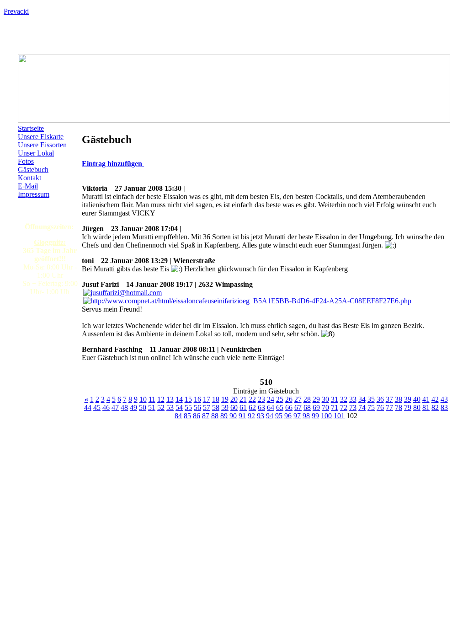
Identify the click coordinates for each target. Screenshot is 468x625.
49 (133, 407)
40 (416, 399)
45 (97, 407)
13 (170, 399)
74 (362, 407)
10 (143, 399)
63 (261, 407)
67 (298, 407)
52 (161, 407)
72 (343, 407)
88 (214, 416)
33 (352, 399)
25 (279, 399)
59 (225, 407)
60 (234, 407)
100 (326, 416)
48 (124, 407)
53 (170, 407)
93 (260, 416)
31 (334, 399)
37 (389, 399)
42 (435, 399)
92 (251, 416)
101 (339, 416)
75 (371, 407)
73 (352, 407)
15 (188, 399)
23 (261, 399)
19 (225, 399)
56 (197, 407)
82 (435, 407)
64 (270, 407)
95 (278, 416)
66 (288, 407)
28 (307, 399)
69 (316, 407)
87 (205, 416)
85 (187, 416)
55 (188, 407)
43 (444, 399)
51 (151, 407)
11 (152, 399)
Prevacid (16, 11)
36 (380, 399)
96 (288, 416)
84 (178, 416)
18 (215, 399)
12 (161, 399)
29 (316, 399)
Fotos (26, 161)
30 (325, 399)
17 (206, 399)
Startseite (31, 128)
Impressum (33, 194)
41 (426, 399)
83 (444, 407)
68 (307, 407)
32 (343, 399)
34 (362, 399)
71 (334, 407)
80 (416, 407)
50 (142, 407)
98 (306, 416)
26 (288, 399)
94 (269, 416)
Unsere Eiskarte (41, 136)
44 (87, 407)
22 (252, 399)
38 (398, 399)
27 (298, 399)
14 (179, 399)
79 (407, 407)
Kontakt (29, 178)
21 (243, 399)
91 (242, 416)
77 (389, 407)
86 (196, 416)
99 (315, 416)
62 (252, 407)
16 (197, 399)
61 (243, 407)
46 (106, 407)
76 (380, 407)
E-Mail (28, 186)
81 (426, 407)
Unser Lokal (36, 153)
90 (233, 416)
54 (179, 407)
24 (270, 399)
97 (297, 416)
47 (115, 407)
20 (234, 399)
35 (371, 399)
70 (325, 407)
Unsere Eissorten (42, 145)
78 (398, 407)
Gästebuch (33, 169)
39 (407, 399)
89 (224, 416)
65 (279, 407)
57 (206, 407)
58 (215, 407)
